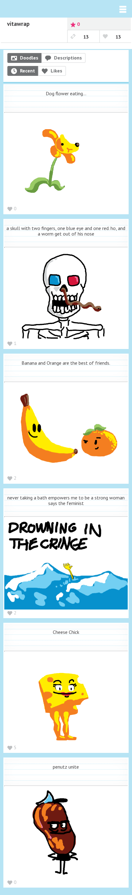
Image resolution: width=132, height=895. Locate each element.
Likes (56, 71)
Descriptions (68, 58)
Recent (27, 71)
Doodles (29, 58)
